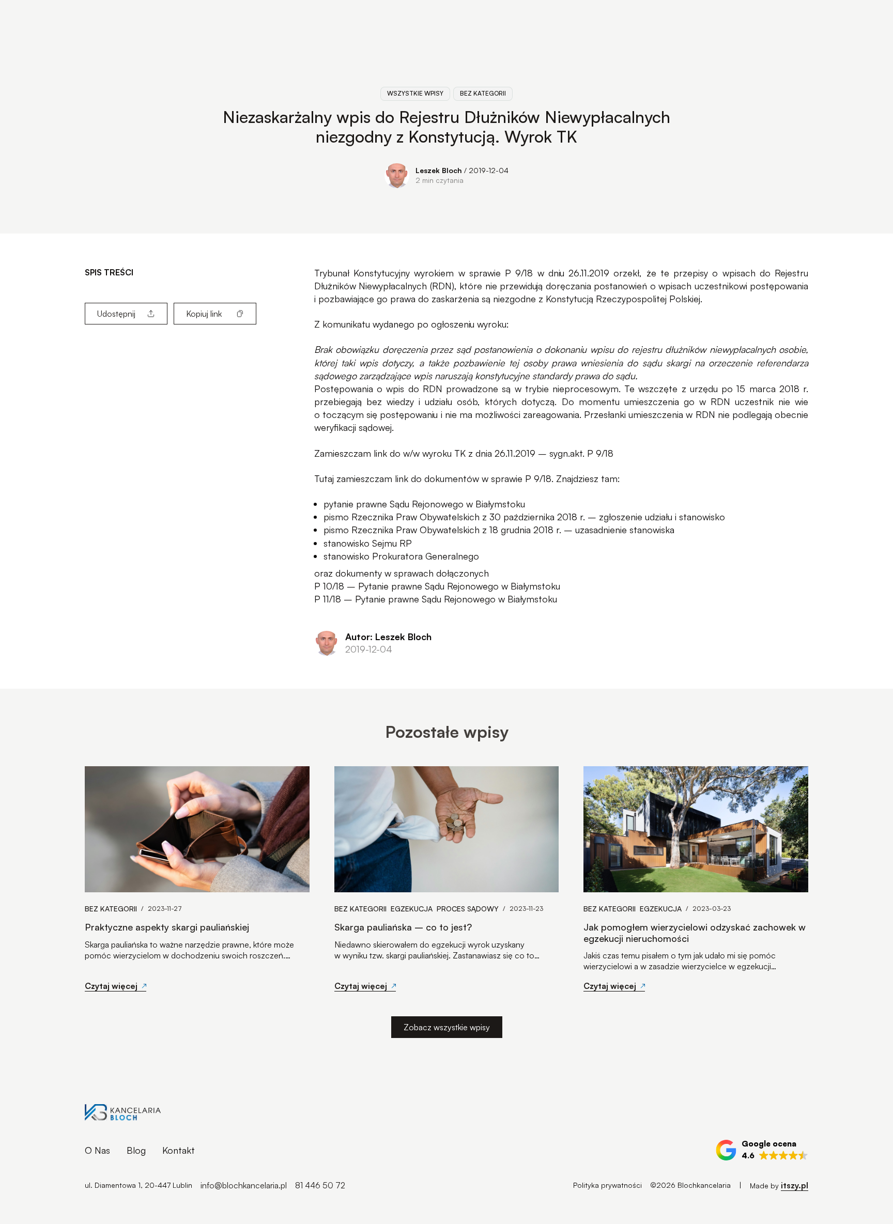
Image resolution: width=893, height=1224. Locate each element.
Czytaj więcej (111, 986)
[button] (762, 1150)
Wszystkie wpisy (415, 93)
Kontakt (178, 1150)
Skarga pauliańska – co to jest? (403, 927)
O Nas (97, 1150)
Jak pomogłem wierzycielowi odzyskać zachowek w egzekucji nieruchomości (694, 933)
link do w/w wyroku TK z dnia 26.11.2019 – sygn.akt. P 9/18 (493, 453)
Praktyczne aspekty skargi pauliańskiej (167, 927)
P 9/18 (519, 272)
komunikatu (346, 324)
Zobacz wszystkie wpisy (447, 1027)
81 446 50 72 (320, 1185)
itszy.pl (794, 1185)
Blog (136, 1150)
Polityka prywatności (607, 1185)
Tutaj (324, 478)
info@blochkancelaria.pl (244, 1185)
